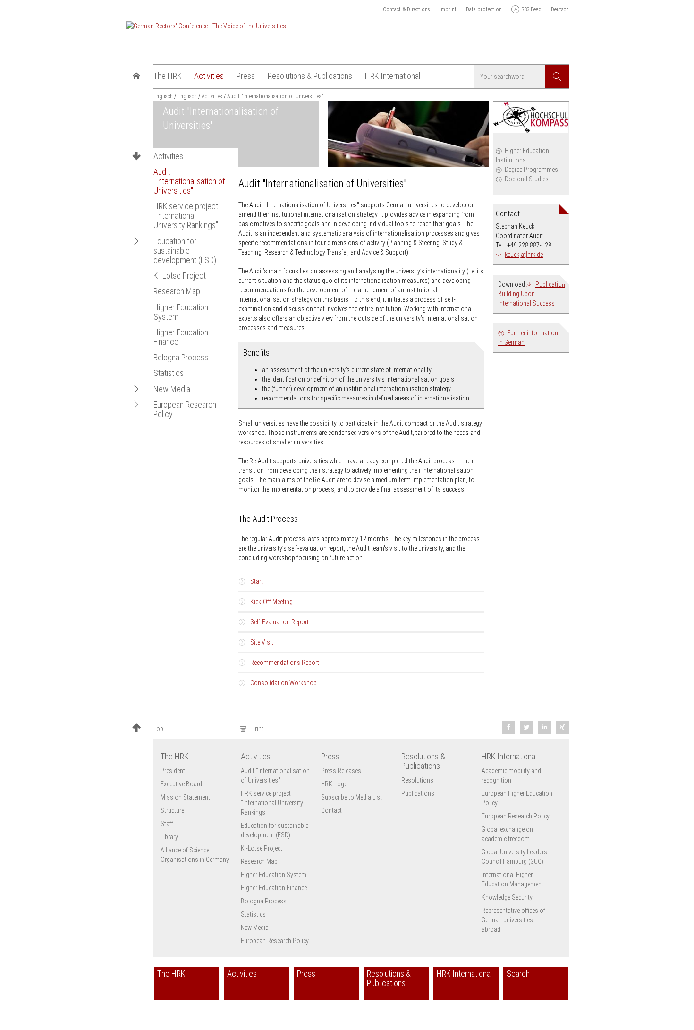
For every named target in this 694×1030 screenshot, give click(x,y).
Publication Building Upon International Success (531, 294)
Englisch (163, 96)
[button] (136, 240)
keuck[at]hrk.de (524, 254)
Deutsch (560, 9)
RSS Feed (531, 9)
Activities (168, 156)
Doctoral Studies (527, 179)
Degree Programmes (531, 169)
